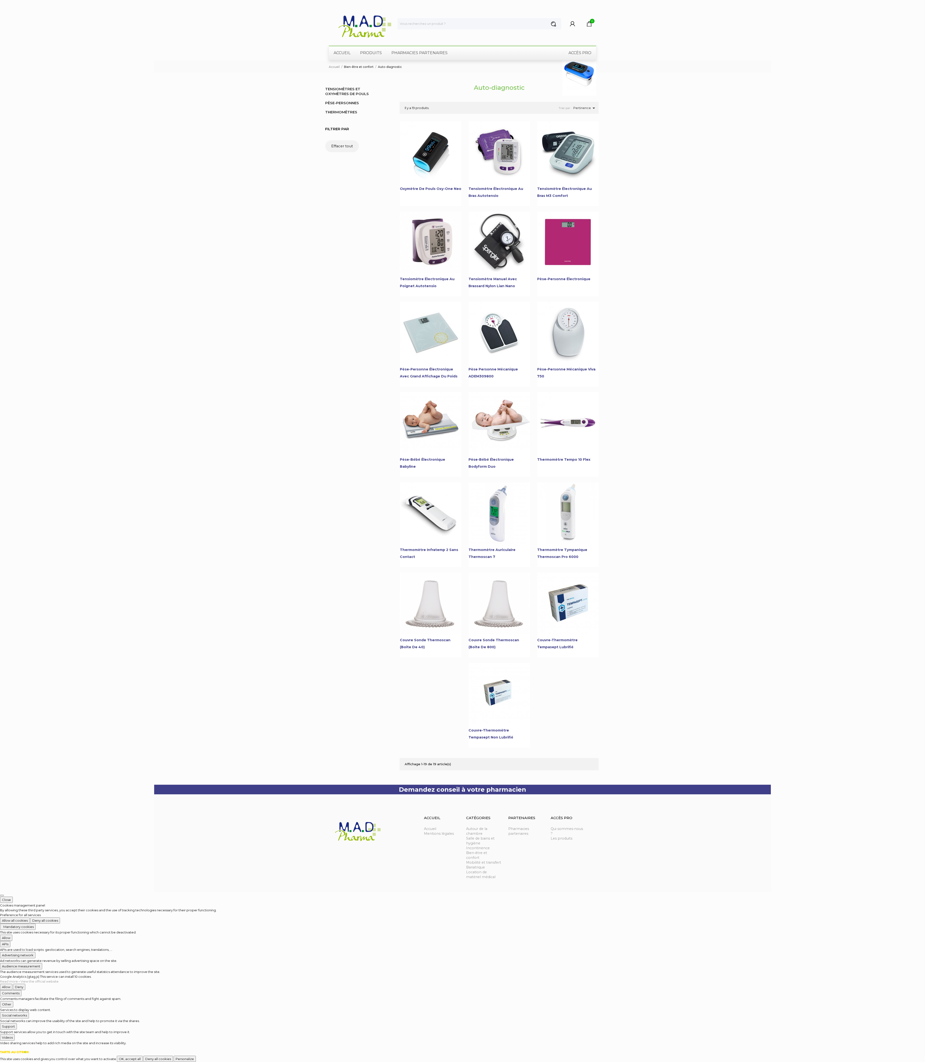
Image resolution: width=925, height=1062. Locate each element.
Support (8, 1026)
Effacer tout (342, 146)
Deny (19, 987)
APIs (5, 944)
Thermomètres (341, 112)
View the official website (39, 981)
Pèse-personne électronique (563, 279)
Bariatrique (475, 867)
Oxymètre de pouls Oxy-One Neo (430, 189)
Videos (7, 1037)
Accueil (430, 829)
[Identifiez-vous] (572, 25)
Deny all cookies (45, 920)
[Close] (2, 895)
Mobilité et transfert (483, 862)
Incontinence (478, 848)
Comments (11, 993)
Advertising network (17, 955)
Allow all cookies (15, 920)
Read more (9, 981)
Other (6, 1004)
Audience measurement (21, 966)
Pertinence (585, 108)
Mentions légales (439, 833)
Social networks (14, 1015)
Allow (6, 938)
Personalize (185, 1059)
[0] (589, 25)
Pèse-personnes (342, 103)
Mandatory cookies (18, 927)
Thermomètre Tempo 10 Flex (563, 459)
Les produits (561, 838)
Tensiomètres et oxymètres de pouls (347, 91)
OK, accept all (130, 1059)
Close (6, 900)
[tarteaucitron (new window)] (14, 1052)
